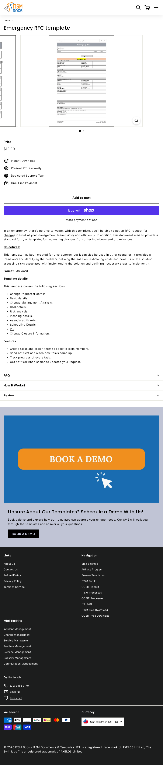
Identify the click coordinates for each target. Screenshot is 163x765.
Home (7, 20)
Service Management (17, 640)
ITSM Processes (92, 592)
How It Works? (15, 385)
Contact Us (11, 569)
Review (9, 395)
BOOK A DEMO (23, 534)
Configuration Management (21, 663)
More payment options (81, 220)
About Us (9, 563)
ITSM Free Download (95, 610)
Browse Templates (93, 575)
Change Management (25, 302)
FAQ (7, 375)
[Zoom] (136, 120)
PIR (12, 329)
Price (7, 142)
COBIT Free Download (95, 615)
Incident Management (17, 629)
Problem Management (17, 646)
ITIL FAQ (87, 604)
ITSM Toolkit (89, 581)
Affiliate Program (92, 569)
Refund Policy (12, 575)
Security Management (17, 657)
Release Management (17, 652)
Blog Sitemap (90, 563)
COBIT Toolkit (90, 586)
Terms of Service (14, 586)
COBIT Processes (92, 598)
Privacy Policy (13, 581)
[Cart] (147, 7)
